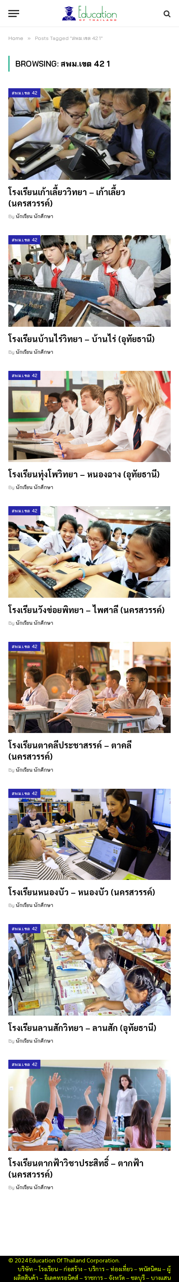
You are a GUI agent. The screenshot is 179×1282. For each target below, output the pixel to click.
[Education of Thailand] (89, 13)
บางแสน (161, 1277)
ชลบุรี (138, 1277)
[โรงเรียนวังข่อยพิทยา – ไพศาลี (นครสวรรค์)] (89, 551)
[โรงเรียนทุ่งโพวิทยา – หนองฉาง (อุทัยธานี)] (89, 416)
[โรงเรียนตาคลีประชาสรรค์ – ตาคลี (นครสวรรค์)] (89, 687)
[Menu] (13, 13)
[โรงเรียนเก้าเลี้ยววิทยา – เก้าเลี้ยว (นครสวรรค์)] (89, 133)
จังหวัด (117, 1277)
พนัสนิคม (150, 1268)
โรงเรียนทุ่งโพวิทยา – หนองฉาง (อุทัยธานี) (83, 474)
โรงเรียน (48, 1268)
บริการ (96, 1268)
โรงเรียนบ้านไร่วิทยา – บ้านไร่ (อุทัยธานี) (81, 338)
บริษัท (25, 1268)
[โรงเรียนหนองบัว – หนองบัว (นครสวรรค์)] (89, 834)
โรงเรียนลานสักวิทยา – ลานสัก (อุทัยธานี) (82, 1027)
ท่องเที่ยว (121, 1268)
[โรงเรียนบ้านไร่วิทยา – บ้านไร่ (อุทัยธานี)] (89, 280)
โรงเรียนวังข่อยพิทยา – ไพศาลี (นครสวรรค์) (86, 609)
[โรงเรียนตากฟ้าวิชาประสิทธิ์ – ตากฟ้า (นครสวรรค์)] (89, 1105)
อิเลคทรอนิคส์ (61, 1277)
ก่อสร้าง (73, 1268)
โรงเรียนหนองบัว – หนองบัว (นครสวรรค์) (81, 892)
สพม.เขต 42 (24, 93)
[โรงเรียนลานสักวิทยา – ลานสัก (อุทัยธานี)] (89, 969)
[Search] (166, 13)
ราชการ (93, 1277)
